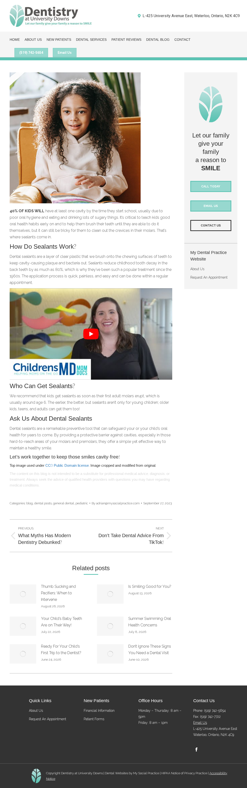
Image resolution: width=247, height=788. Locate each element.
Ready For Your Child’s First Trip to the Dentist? (61, 649)
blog (29, 503)
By (116, 503)
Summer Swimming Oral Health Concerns (149, 621)
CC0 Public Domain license (67, 465)
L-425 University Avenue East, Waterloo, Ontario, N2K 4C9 (191, 16)
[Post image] (23, 594)
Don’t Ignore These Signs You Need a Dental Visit (149, 649)
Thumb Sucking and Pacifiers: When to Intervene (58, 593)
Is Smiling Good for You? (149, 586)
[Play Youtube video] (91, 334)
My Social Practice (145, 773)
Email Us (200, 723)
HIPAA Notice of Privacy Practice (184, 773)
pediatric (81, 503)
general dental (63, 503)
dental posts (43, 503)
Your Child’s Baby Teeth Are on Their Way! (61, 621)
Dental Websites (116, 773)
